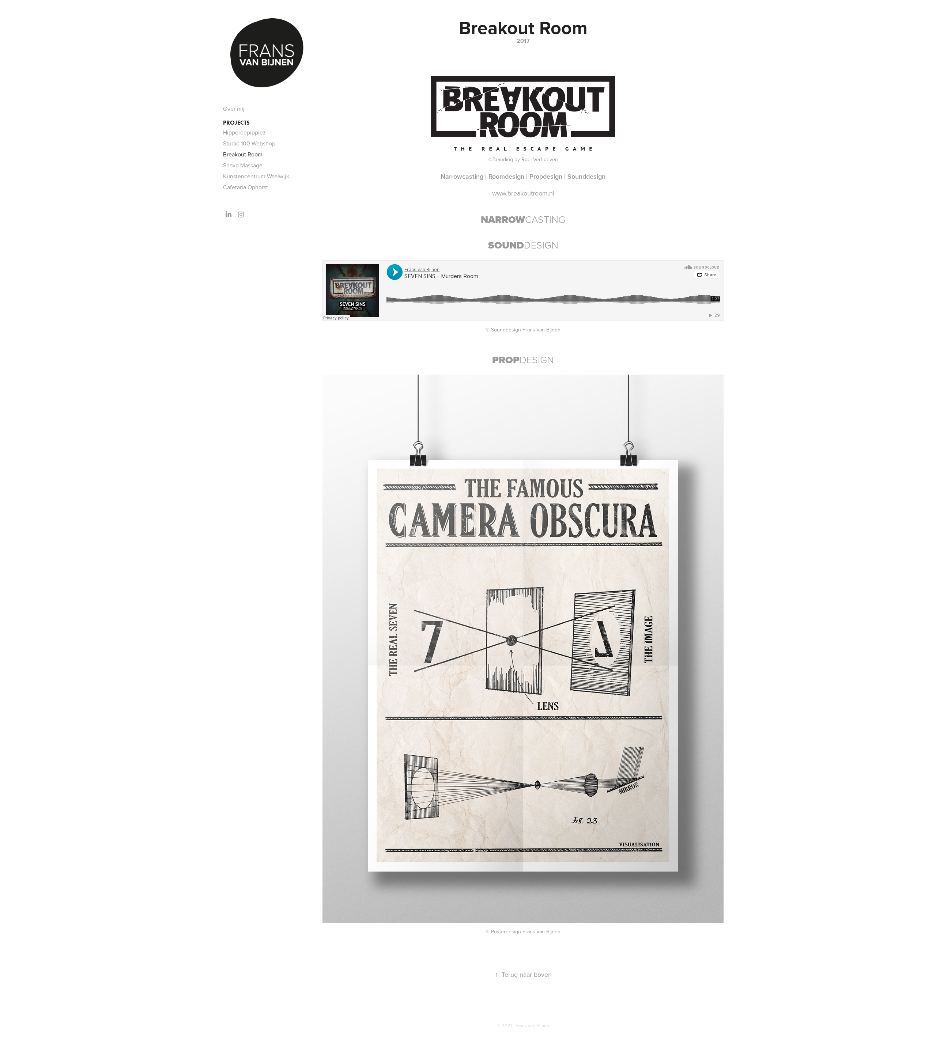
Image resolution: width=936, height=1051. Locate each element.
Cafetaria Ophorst (245, 187)
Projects (236, 122)
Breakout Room (243, 154)
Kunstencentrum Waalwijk (256, 176)
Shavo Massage (243, 165)
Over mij (234, 109)
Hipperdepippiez (244, 132)
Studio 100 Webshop (249, 143)
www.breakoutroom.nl (523, 193)
